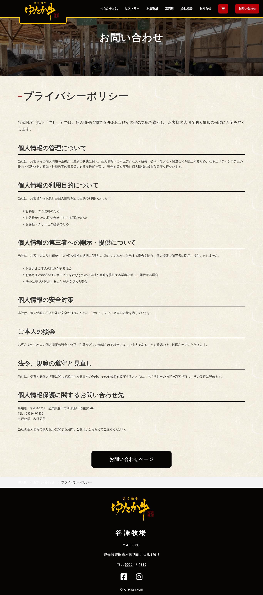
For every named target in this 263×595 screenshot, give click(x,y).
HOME (22, 482)
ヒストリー (132, 8)
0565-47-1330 (135, 564)
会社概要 (187, 8)
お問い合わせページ (131, 459)
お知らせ (205, 8)
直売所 (169, 8)
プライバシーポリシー (76, 96)
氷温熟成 (152, 8)
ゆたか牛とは (109, 8)
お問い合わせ (247, 8)
